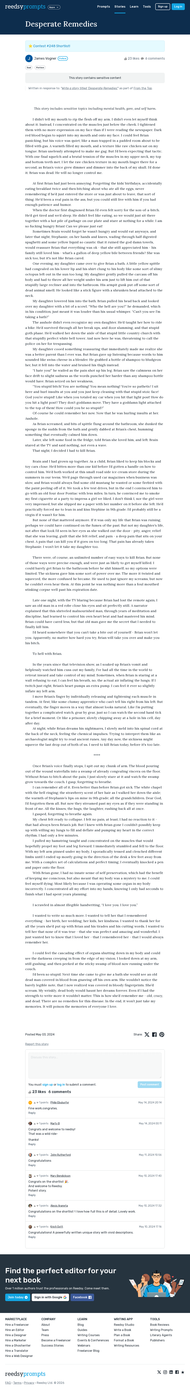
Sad (29, 67)
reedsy (25, 6)
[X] (159, 1372)
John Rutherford (60, 1154)
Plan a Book (122, 1335)
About (45, 1325)
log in (61, 1084)
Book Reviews (159, 1325)
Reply (32, 1113)
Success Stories (52, 1345)
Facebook (80, 1297)
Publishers (157, 1340)
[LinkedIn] (171, 1372)
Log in (178, 6)
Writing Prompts (161, 1330)
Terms (17, 1383)
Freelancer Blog (88, 1350)
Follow (62, 58)
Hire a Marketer (15, 1340)
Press (45, 1335)
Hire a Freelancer (17, 1325)
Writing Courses (89, 1335)
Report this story (37, 1044)
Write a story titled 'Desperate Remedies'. (89, 88)
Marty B (55, 1123)
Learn (134, 6)
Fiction (40, 67)
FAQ (8, 1383)
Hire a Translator (16, 1350)
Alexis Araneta (59, 1205)
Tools (147, 6)
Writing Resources (126, 1345)
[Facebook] (177, 1372)
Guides (82, 1330)
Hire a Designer (15, 1335)
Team (45, 1330)
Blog (81, 1325)
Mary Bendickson (60, 1175)
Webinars (84, 1345)
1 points (43, 1102)
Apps (52, 7)
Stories (119, 6)
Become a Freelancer (56, 1340)
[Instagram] (165, 1372)
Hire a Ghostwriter (18, 1345)
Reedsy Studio (124, 1325)
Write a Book (122, 1330)
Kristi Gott (56, 1226)
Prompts (103, 6)
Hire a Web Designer (19, 1356)
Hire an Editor (14, 1330)
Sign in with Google (48, 1297)
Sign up (163, 6)
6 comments (155, 58)
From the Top (143, 88)
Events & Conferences (93, 1340)
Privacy (29, 1383)
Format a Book (124, 1340)
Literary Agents (161, 1335)
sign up (47, 1084)
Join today (16, 1297)
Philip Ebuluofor (59, 1102)
